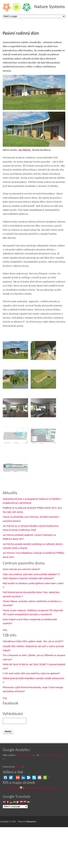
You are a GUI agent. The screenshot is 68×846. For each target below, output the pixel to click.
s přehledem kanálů (41, 788)
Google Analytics (24, 755)
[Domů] (17, 11)
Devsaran (31, 822)
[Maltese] (18, 802)
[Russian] (24, 802)
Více (5, 630)
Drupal (18, 767)
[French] (7, 802)
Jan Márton (24, 150)
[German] (11, 802)
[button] (16, 353)
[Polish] (21, 802)
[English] (4, 802)
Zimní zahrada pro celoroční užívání (21, 569)
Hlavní (11, 788)
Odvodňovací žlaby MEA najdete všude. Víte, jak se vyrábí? (32, 641)
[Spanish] (28, 802)
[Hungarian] (14, 802)
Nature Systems (49, 7)
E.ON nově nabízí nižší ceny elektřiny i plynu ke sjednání (30, 673)
